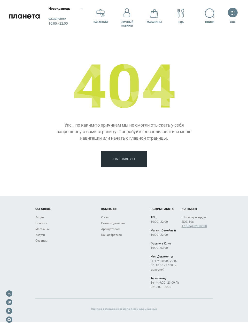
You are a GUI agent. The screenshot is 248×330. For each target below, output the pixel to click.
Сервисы (41, 240)
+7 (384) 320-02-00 (194, 226)
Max (9, 319)
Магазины (154, 22)
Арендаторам (110, 229)
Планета (24, 16)
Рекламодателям (113, 223)
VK (9, 293)
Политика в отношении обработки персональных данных (124, 309)
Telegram (9, 302)
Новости (41, 223)
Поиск (209, 22)
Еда (181, 22)
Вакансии (100, 22)
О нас (105, 217)
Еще (232, 21)
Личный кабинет (127, 24)
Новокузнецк (59, 8)
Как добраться (111, 235)
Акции (39, 217)
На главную (124, 159)
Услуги (40, 235)
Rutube (9, 311)
